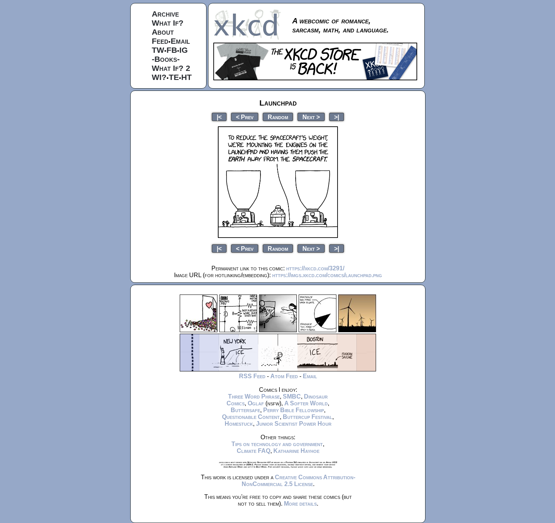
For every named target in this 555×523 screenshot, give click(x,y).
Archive (165, 13)
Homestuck (239, 423)
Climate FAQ (253, 451)
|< (219, 116)
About (163, 32)
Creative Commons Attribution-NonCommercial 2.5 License (298, 480)
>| (336, 116)
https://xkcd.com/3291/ (315, 268)
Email (180, 41)
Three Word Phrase (254, 396)
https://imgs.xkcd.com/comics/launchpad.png (327, 275)
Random (278, 116)
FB (171, 50)
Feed (160, 41)
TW (158, 50)
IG (183, 50)
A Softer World (306, 403)
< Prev (244, 116)
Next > (311, 116)
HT (186, 77)
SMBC (292, 396)
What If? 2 (171, 68)
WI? (159, 77)
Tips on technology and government (277, 444)
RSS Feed (252, 376)
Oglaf (256, 403)
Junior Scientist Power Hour (293, 423)
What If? (167, 22)
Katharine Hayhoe (296, 451)
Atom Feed (284, 376)
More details (300, 503)
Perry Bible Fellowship (293, 410)
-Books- (166, 59)
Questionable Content (251, 417)
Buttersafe (245, 410)
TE (174, 77)
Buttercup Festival (307, 417)
